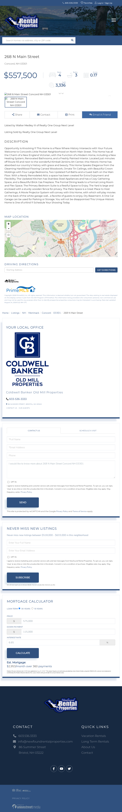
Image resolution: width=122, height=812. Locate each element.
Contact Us (11, 408)
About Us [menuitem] (88, 747)
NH (24, 313)
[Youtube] (61, 768)
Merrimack (33, 313)
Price (10, 616)
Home (5, 313)
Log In (100, 3)
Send (22, 502)
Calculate (23, 653)
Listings (15, 313)
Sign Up (108, 3)
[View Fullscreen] (8, 235)
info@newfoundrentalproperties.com (45, 741)
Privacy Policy (26, 492)
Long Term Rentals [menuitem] (95, 741)
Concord (46, 313)
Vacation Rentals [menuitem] (93, 736)
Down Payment (15, 627)
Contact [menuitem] (87, 752)
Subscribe (23, 577)
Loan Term (12, 609)
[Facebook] (54, 768)
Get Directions (106, 270)
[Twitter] (69, 768)
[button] (72, 40)
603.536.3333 (71, 3)
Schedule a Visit (87, 430)
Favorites (88, 3)
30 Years (25, 609)
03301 (57, 313)
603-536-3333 (18, 399)
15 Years (38, 609)
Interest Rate (14, 637)
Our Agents (24, 408)
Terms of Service (80, 511)
